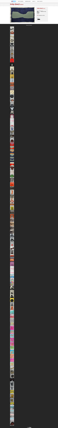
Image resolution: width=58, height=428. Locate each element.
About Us (33, 1)
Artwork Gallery (27, 1)
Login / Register (39, 1)
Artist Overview (20, 1)
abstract (21, 4)
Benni (38, 15)
